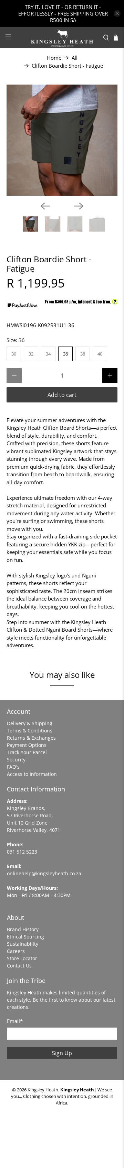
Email (15, 1021)
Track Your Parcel (27, 752)
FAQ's (13, 766)
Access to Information (32, 774)
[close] (117, 13)
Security (16, 759)
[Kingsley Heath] (62, 38)
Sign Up (62, 1053)
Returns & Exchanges (31, 737)
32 (31, 354)
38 (82, 354)
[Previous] (45, 206)
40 (99, 354)
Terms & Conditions (29, 730)
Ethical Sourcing (25, 936)
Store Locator (22, 958)
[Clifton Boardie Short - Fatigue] (62, 140)
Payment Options (26, 745)
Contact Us (19, 965)
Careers (16, 951)
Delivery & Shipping (29, 723)
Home (54, 57)
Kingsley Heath (43, 1090)
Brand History (23, 929)
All (75, 57)
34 (48, 354)
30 (13, 354)
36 (65, 354)
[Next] (79, 206)
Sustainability (22, 944)
